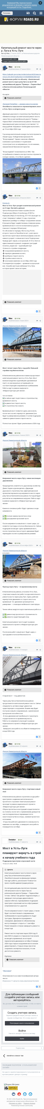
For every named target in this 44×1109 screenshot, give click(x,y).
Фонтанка (7, 971)
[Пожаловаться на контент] (37, 69)
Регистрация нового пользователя (22, 1023)
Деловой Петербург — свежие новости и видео (20, 104)
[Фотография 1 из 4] (22, 454)
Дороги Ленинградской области (15, 326)
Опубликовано (20, 69)
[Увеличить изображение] (22, 171)
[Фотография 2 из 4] (22, 566)
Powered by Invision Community (22, 1105)
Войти (22, 1039)
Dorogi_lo (6, 203)
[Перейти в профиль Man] (4, 68)
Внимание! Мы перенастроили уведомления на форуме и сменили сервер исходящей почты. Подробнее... (19, 5)
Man (8, 53)
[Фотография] (22, 670)
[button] (22, 171)
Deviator (12, 840)
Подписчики (20, 1048)
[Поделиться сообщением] (40, 69)
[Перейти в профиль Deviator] (4, 840)
